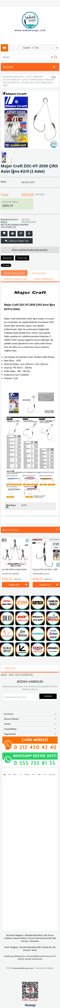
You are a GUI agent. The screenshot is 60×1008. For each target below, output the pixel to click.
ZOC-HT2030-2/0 (24, 674)
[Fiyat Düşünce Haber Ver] (29, 233)
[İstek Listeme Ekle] (12, 233)
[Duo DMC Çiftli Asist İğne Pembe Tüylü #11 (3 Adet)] (15, 552)
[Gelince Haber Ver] (4, 241)
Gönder (48, 696)
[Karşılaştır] (20, 233)
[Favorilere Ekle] (4, 233)
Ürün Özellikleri (14, 273)
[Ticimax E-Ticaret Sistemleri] (30, 1005)
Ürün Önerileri (43, 278)
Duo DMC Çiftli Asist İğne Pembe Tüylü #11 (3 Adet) (22, 569)
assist (4, 674)
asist (11, 674)
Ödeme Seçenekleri (15, 278)
